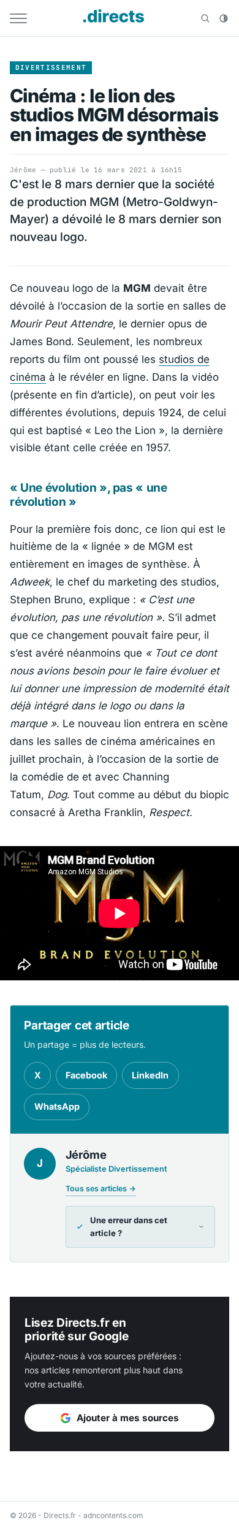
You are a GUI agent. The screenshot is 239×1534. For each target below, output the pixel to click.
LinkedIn (150, 1075)
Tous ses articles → (101, 1188)
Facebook (86, 1075)
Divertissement (50, 67)
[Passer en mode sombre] (223, 18)
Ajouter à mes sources (128, 1418)
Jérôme (23, 170)
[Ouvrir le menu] (18, 18)
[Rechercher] (205, 18)
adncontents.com (113, 1515)
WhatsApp (57, 1106)
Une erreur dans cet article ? (128, 1226)
